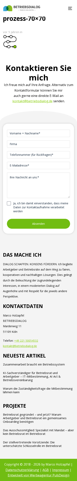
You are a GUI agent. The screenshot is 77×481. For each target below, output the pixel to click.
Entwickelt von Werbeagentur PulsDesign (38, 475)
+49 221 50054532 (26, 340)
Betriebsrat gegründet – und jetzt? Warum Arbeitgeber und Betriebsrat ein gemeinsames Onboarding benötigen (35, 418)
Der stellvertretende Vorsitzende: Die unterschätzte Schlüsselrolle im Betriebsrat (32, 444)
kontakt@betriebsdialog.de (32, 101)
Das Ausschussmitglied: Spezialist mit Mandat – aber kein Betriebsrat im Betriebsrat (38, 431)
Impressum (60, 470)
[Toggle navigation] (61, 8)
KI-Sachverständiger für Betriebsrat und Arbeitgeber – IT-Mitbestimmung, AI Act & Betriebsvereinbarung (32, 376)
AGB (45, 470)
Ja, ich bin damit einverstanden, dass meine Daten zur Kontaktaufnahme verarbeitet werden (40, 207)
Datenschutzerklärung (22, 470)
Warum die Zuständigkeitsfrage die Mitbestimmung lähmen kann (38, 390)
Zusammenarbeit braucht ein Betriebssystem (34, 364)
